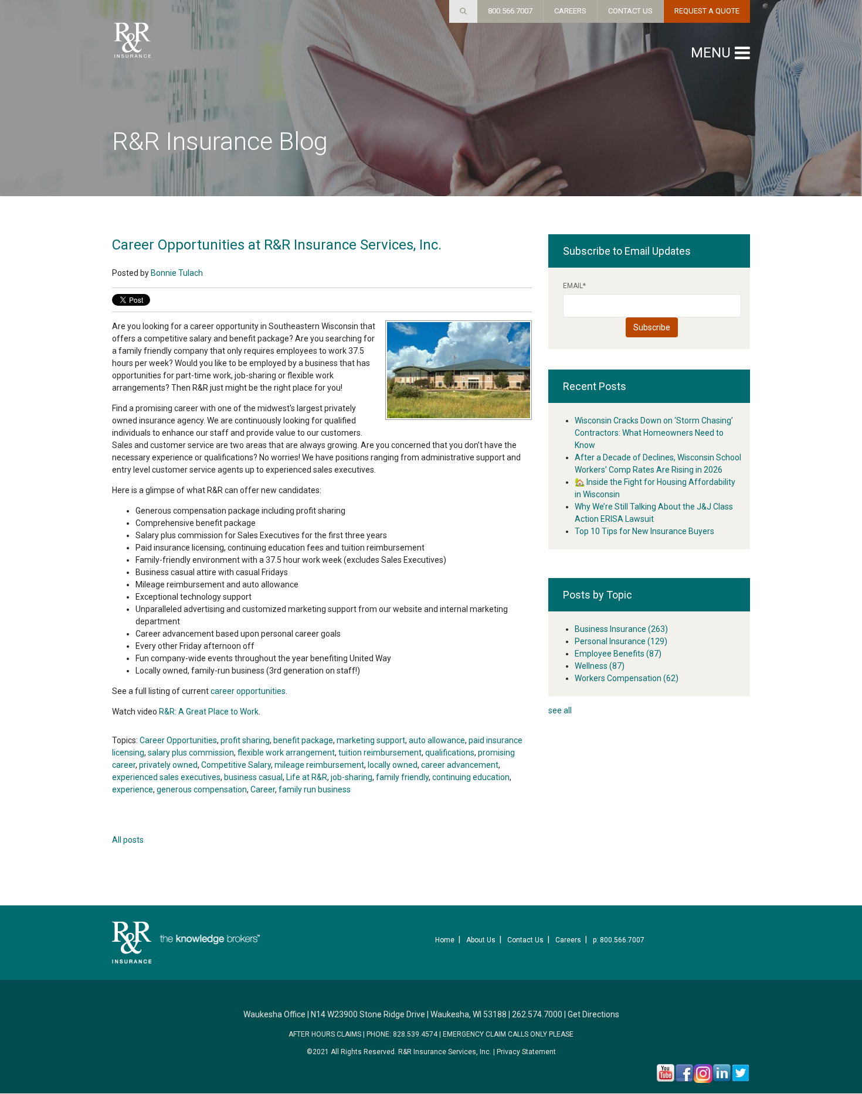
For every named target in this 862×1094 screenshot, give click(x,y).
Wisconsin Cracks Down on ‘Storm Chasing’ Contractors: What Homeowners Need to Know (654, 433)
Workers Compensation (626, 678)
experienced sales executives (166, 777)
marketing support (371, 740)
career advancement (459, 765)
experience (132, 789)
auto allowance (437, 740)
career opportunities (248, 691)
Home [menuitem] (444, 940)
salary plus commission (191, 752)
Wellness (600, 666)
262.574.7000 (537, 1014)
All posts (128, 840)
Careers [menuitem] (568, 940)
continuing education (471, 777)
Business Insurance (621, 629)
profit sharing (245, 740)
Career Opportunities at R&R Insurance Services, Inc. (277, 245)
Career (262, 789)
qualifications (449, 752)
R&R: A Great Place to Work (209, 711)
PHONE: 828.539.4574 (401, 1034)
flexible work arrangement (286, 752)
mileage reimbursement (319, 765)
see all (560, 710)
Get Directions (593, 1014)
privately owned (168, 765)
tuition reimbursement (380, 752)
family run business (315, 789)
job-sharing (351, 777)
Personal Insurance (621, 641)
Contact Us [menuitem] (525, 940)
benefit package (303, 740)
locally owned (393, 765)
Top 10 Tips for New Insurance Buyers (644, 531)
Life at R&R (306, 777)
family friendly (402, 777)
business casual (253, 777)
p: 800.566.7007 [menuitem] (618, 940)
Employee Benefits (618, 653)
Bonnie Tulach (177, 273)
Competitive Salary (236, 765)
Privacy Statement (526, 1052)
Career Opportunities (178, 740)
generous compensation (202, 789)
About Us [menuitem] (481, 940)
